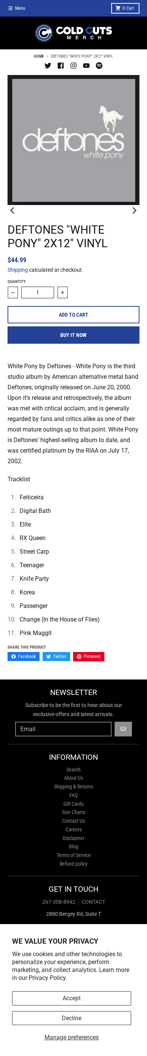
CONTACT (93, 902)
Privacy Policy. (48, 977)
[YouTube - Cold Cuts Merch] (86, 65)
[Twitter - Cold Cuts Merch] (48, 65)
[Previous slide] (13, 210)
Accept (72, 998)
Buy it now (73, 335)
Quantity (17, 281)
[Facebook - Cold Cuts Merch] (61, 65)
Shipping (18, 270)
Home (39, 56)
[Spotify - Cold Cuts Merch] (99, 65)
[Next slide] (134, 210)
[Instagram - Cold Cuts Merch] (73, 65)
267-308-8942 (58, 902)
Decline (71, 1018)
